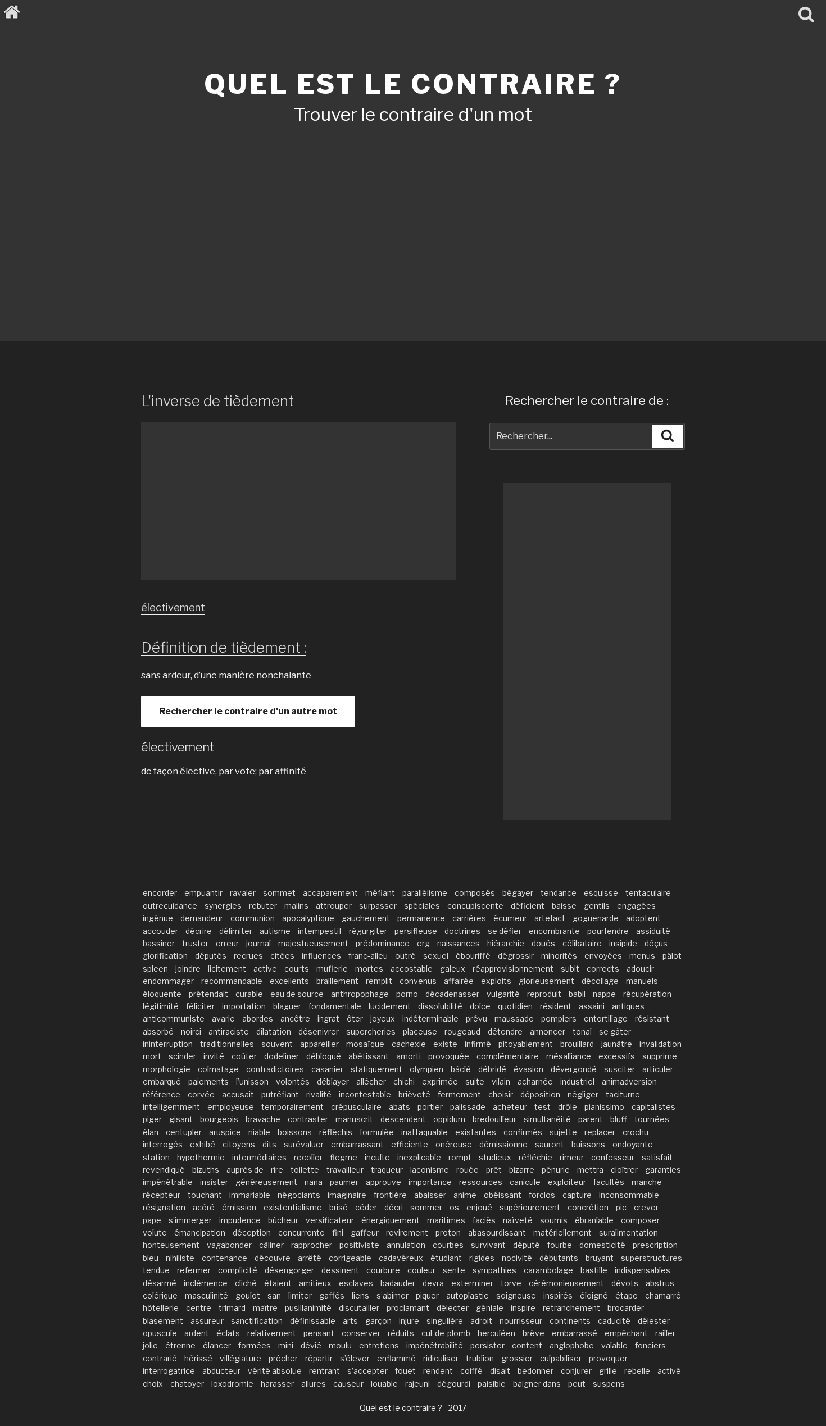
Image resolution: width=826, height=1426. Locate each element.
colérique (160, 1295)
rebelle (637, 1370)
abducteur (221, 1370)
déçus (656, 943)
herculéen (496, 1333)
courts (296, 968)
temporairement (292, 1106)
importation (244, 1006)
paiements (208, 1081)
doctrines (462, 931)
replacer (599, 1132)
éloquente (162, 994)
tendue (156, 1270)
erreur (227, 943)
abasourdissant (497, 1232)
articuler (657, 1069)
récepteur (161, 1195)
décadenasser (452, 994)
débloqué (323, 1056)
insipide (623, 943)
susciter (619, 1069)
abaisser (430, 1195)
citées (282, 955)
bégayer (517, 892)
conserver (361, 1333)
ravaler (243, 892)
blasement (163, 1320)
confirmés (522, 1132)
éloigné (594, 1295)
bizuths (205, 1169)
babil (577, 994)
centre (198, 1308)
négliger (583, 1094)
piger (152, 1119)
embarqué (162, 1081)
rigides (481, 1258)
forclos (542, 1195)
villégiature (240, 1358)
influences (321, 955)
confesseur (612, 1157)
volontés (293, 1081)
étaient (278, 1283)
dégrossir (516, 955)
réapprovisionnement (513, 968)
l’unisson (252, 1081)
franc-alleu (368, 955)
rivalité (319, 1094)
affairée (459, 981)
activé (669, 1370)
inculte (377, 1157)
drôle (567, 1106)
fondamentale (334, 1006)
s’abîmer (392, 1295)
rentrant (324, 1370)
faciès (484, 1220)
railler (665, 1333)
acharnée (535, 1081)
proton (448, 1232)
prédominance (383, 943)
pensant (318, 1333)
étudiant (446, 1258)
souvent (277, 1044)
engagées (636, 905)
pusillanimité (308, 1308)
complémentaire (507, 1056)
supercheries (371, 1031)
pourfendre (608, 931)
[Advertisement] (413, 218)
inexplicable (419, 1157)
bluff (618, 1119)
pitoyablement (525, 1044)
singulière (444, 1320)
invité (213, 1056)
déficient (527, 905)
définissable (312, 1320)
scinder (182, 1056)
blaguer (287, 1006)
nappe (604, 994)
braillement (337, 981)
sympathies (494, 1270)
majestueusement (313, 943)
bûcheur (283, 1220)
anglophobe (572, 1345)
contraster (308, 1119)
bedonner (535, 1370)
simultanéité (547, 1119)
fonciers (650, 1345)
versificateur (330, 1220)
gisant (181, 1119)
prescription (655, 1245)
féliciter (200, 1006)
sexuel (435, 955)
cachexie (409, 1044)
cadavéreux (401, 1258)
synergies (223, 905)
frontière (390, 1195)
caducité (614, 1320)
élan (150, 1132)
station (156, 1157)
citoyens (239, 1144)
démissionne (503, 1144)
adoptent (643, 918)
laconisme (429, 1169)
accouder (160, 931)
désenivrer (318, 1031)
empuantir (203, 892)
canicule (525, 1182)
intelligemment (171, 1106)
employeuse (230, 1106)
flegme (343, 1157)
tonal (582, 1031)
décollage (600, 981)
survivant (488, 1245)
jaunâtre (616, 1044)
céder (366, 1207)
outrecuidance (170, 905)
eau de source (297, 994)
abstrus (660, 1283)
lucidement (390, 1006)
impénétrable (168, 1182)
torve (511, 1283)
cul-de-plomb (445, 1333)
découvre (273, 1258)
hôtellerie (161, 1308)
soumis (554, 1220)
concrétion (588, 1207)
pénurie (556, 1169)
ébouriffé (473, 955)
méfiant (380, 892)
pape (152, 1220)
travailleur (345, 1169)
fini (337, 1232)
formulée (377, 1132)
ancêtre (295, 1018)
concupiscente (475, 905)
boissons (295, 1132)
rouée (467, 1169)
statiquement (376, 1069)
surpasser (378, 905)
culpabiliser (561, 1358)
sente (454, 1270)
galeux (452, 968)
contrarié (160, 1358)
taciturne (623, 1094)
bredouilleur (494, 1119)
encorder (160, 892)
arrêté (309, 1258)
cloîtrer (624, 1169)
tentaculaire (648, 892)
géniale (489, 1308)
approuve (383, 1182)
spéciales (422, 905)
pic (621, 1207)
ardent (196, 1333)
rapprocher (311, 1245)
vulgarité (503, 994)
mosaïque (365, 1044)
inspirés (558, 1295)
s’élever (355, 1358)
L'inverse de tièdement (217, 400)
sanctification (257, 1320)
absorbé (158, 1031)
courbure (383, 1270)
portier (430, 1106)
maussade (514, 1018)
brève (533, 1333)
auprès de (245, 1169)
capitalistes (653, 1106)
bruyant (600, 1258)
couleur (421, 1270)
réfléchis (335, 1132)
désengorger (289, 1270)
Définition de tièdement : (223, 647)
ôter (355, 1018)
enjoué (479, 1207)
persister (487, 1345)
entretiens (379, 1345)
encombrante (554, 931)
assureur (207, 1320)
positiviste (359, 1245)
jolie (150, 1345)
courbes (448, 1245)
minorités (559, 955)
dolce (480, 1006)
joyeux (382, 1018)
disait (500, 1370)
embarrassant (357, 1144)
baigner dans (537, 1383)
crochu (635, 1132)
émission (239, 1207)
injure (409, 1320)
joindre (188, 968)
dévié (311, 1345)
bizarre (521, 1169)
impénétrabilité (434, 1345)
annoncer (547, 1031)
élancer (217, 1345)
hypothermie (201, 1157)
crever (646, 1207)
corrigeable (350, 1258)
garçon (378, 1320)
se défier (504, 931)
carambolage (548, 1270)
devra (433, 1283)
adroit (481, 1320)
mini (285, 1345)
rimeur (572, 1157)
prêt (494, 1169)
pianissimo (604, 1106)
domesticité (602, 1245)
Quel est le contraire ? (412, 84)
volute (155, 1232)
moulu (340, 1345)
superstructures (651, 1258)
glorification (165, 955)
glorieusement (546, 981)
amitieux (315, 1283)
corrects (603, 968)
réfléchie (535, 1157)
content (527, 1345)
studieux (495, 1157)
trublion (480, 1358)
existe (445, 1044)
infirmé (478, 1044)
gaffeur (365, 1232)
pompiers (559, 1018)
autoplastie (467, 1295)
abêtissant (368, 1056)
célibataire (582, 943)
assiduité (653, 931)
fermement (459, 1094)
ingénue (158, 918)
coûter (244, 1056)
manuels (642, 981)
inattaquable (424, 1132)
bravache (263, 1119)
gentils (597, 905)
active (265, 968)
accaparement (330, 892)
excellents (289, 981)
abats (399, 1106)
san (274, 1295)
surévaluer (304, 1144)
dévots (624, 1283)
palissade (467, 1106)
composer (640, 1220)
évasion (528, 1069)
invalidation (660, 1044)
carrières (469, 918)
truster (195, 943)
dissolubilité (440, 1006)
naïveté (518, 1220)
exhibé (202, 1144)
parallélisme (424, 892)
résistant (652, 1018)
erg (423, 943)
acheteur (510, 1106)
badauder (397, 1283)
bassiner (159, 943)
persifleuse (415, 931)
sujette (563, 1132)
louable (384, 1383)
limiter (300, 1295)
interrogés (163, 1144)
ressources (480, 1182)
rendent (438, 1370)
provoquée (448, 1056)
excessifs (616, 1056)
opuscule (160, 1333)
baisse (564, 905)
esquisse (601, 892)
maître (265, 1308)
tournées (651, 1119)
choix (153, 1383)
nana (314, 1182)
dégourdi (453, 1383)
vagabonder (229, 1245)
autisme (275, 931)
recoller (308, 1157)
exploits (496, 981)
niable (259, 1132)
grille (608, 1370)
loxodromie (232, 1383)
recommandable (231, 981)
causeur (348, 1383)
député (526, 1245)
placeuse (420, 1031)
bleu (150, 1258)
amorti (408, 1056)
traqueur (387, 1169)
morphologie (166, 1069)
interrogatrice (169, 1370)
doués (543, 943)
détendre (505, 1031)
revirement (407, 1232)
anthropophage (360, 994)
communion (252, 918)
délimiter (235, 931)
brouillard (577, 1044)
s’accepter (367, 1370)
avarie (223, 1018)
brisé (338, 1207)
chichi (404, 1081)
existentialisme (293, 1207)
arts (350, 1320)
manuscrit (354, 1119)
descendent (403, 1119)
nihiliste (180, 1258)
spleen (155, 968)
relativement (271, 1333)
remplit (379, 981)
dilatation (273, 1031)
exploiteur (567, 1182)
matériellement (562, 1232)
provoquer (608, 1358)
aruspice (225, 1132)
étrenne (180, 1345)
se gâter (615, 1031)
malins (296, 905)
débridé (492, 1069)
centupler (184, 1132)
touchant (205, 1195)
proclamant (408, 1308)
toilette (305, 1169)
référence (161, 1094)
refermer (194, 1270)
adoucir (640, 968)
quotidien (515, 1006)
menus (642, 955)
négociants (299, 1195)
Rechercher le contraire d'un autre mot (248, 711)
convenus (418, 981)
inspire (523, 1308)
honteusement (171, 1245)
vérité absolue (275, 1370)
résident (555, 1006)
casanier (327, 1069)
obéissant (502, 1195)
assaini (592, 1006)
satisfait (657, 1157)
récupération (647, 994)
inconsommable (629, 1195)
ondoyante (632, 1144)
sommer (426, 1207)
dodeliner (281, 1056)
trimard (232, 1308)
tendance (559, 892)
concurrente (301, 1232)
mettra (590, 1169)
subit (570, 968)
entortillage (606, 1018)
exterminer (472, 1283)
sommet (279, 892)
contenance (224, 1258)
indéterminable (430, 1018)
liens (360, 1295)
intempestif (320, 931)
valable (614, 1345)
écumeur (510, 918)
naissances (458, 943)
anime (464, 1195)
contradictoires (275, 1069)
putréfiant (280, 1094)
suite (474, 1081)
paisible (492, 1383)
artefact (549, 918)
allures (313, 1383)
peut (577, 1383)
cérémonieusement (566, 1283)
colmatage (218, 1069)
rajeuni (417, 1383)
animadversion (629, 1081)
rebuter (263, 905)
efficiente (409, 1144)
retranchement (571, 1308)
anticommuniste (174, 1018)
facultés (608, 1182)
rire (277, 1169)
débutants (558, 1258)
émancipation (199, 1232)
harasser (277, 1383)
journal (258, 943)
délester (654, 1320)
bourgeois (219, 1119)
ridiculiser (441, 1358)
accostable (412, 968)
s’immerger (190, 1220)
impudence (240, 1220)
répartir (319, 1358)
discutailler (359, 1308)
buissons (588, 1144)
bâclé (461, 1069)
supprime (659, 1056)
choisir (500, 1094)
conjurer (576, 1370)
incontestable (365, 1094)
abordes (257, 1018)
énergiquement (390, 1220)
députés (210, 955)
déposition (540, 1094)
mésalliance (568, 1056)
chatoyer (187, 1383)
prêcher (283, 1358)
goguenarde (596, 918)
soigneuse (516, 1295)
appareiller (319, 1044)
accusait (238, 1094)
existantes (475, 1132)
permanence (421, 918)
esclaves (356, 1283)
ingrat (328, 1018)
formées (254, 1345)
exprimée (440, 1081)
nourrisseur (521, 1320)
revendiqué (164, 1169)
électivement (173, 607)
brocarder (625, 1308)
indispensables (642, 1270)
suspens (609, 1383)
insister (214, 1182)
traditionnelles (227, 1044)
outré (405, 955)
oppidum (449, 1119)
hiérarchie (505, 943)
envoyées (603, 955)
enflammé (396, 1358)
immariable (249, 1195)
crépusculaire (356, 1106)
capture (577, 1195)
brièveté (414, 1094)
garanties (663, 1169)
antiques (628, 1006)
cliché (246, 1283)
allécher (371, 1081)
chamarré (663, 1295)
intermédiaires (259, 1157)
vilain (501, 1081)
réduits (401, 1333)
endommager (168, 981)
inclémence (206, 1283)
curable (249, 994)
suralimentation (628, 1232)
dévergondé (574, 1069)
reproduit (544, 994)
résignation (164, 1207)
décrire (198, 931)
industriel (577, 1081)
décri (393, 1207)
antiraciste (228, 1031)
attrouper (334, 905)
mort (152, 1056)
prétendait (208, 994)
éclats (228, 1333)
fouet (405, 1370)
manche (647, 1182)
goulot (247, 1295)
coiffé (471, 1370)
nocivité (517, 1258)
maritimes (446, 1220)
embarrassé (574, 1333)
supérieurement (530, 1207)
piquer (427, 1295)
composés (475, 892)
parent (590, 1119)
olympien (426, 1069)
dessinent (340, 1270)
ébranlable (594, 1220)
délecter (453, 1308)
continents (570, 1320)
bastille (593, 1270)
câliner (271, 1245)
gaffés (331, 1295)
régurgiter (368, 931)
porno (407, 994)
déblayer (333, 1081)
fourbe (559, 1245)
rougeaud (462, 1031)
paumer (344, 1182)
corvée (201, 1094)
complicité (237, 1270)
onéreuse (453, 1144)
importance (430, 1182)
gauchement (366, 918)
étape (626, 1295)
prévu (476, 1018)
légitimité (161, 1006)
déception (252, 1232)
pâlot (672, 955)
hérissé (198, 1358)
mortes (369, 968)
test (542, 1106)
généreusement (266, 1182)
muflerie (332, 968)
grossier (517, 1358)
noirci (191, 1031)
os (454, 1207)
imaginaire (347, 1195)
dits (269, 1144)
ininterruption (168, 1044)
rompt (459, 1157)
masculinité (206, 1295)
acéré (204, 1207)
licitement (227, 968)
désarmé (159, 1283)
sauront (549, 1144)
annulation (406, 1245)
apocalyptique (308, 918)
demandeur (201, 918)
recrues (248, 955)
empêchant (626, 1333)
